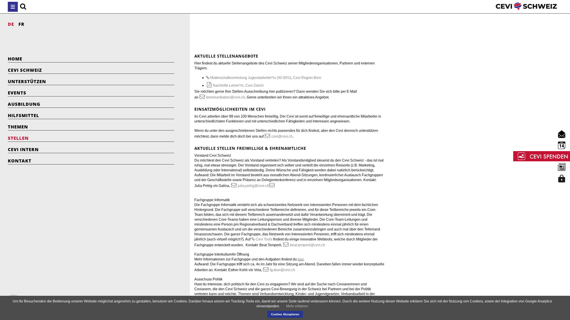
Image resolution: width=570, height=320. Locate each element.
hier (300, 259)
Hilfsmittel (23, 115)
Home (15, 59)
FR (21, 24)
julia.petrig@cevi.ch (253, 186)
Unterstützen (27, 81)
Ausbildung (24, 104)
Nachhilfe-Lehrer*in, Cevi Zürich (238, 85)
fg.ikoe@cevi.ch (282, 270)
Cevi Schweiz (25, 70)
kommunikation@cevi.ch (225, 97)
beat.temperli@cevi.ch (307, 245)
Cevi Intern (23, 149)
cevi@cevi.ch (282, 136)
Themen (18, 127)
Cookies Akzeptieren (285, 314)
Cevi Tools (264, 239)
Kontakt (19, 161)
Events (17, 93)
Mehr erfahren (297, 306)
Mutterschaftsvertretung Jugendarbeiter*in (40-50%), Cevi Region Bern (265, 78)
